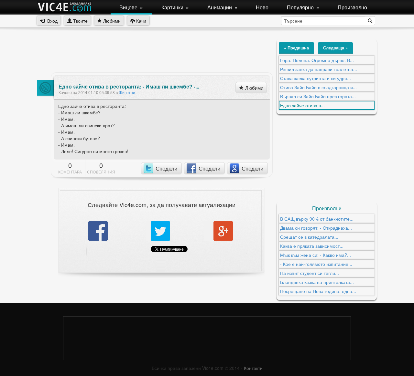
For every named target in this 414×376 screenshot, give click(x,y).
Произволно (352, 7)
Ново (262, 7)
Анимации (222, 7)
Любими (111, 20)
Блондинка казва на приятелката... (317, 282)
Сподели (167, 168)
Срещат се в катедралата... (309, 237)
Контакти (253, 368)
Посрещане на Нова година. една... (318, 291)
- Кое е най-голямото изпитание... (316, 264)
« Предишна (296, 48)
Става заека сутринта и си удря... (315, 78)
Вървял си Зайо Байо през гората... (318, 96)
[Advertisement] (155, 53)
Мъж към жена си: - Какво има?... (315, 255)
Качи (140, 20)
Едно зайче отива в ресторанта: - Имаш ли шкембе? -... (129, 86)
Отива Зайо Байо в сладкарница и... (318, 87)
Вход (51, 20)
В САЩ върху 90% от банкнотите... (317, 218)
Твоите (80, 20)
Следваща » (335, 48)
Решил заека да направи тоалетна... (318, 69)
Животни (127, 92)
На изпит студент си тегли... (309, 273)
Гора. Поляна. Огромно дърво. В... (317, 60)
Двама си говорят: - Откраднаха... (316, 228)
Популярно (303, 7)
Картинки (175, 7)
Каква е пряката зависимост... (311, 246)
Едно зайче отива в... (302, 105)
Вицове (131, 7)
